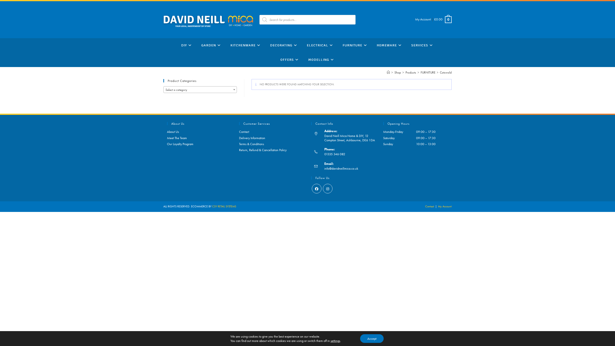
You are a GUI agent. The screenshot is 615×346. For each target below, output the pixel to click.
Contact (244, 132)
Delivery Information (252, 138)
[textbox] (200, 89)
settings (335, 341)
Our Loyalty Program (180, 144)
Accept (371, 338)
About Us (173, 132)
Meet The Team (177, 138)
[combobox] (200, 89)
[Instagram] (327, 188)
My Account (423, 19)
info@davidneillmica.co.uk (341, 168)
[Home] (388, 72)
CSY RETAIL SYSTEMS (224, 206)
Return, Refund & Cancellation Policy (263, 150)
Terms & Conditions (251, 144)
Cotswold (446, 72)
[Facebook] (316, 188)
